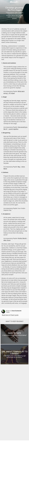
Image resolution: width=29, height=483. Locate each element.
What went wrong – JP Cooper (14, 92)
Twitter (8, 312)
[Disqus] (14, 384)
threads (14, 1)
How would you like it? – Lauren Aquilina (15, 128)
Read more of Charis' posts (10, 315)
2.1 (18, 2)
